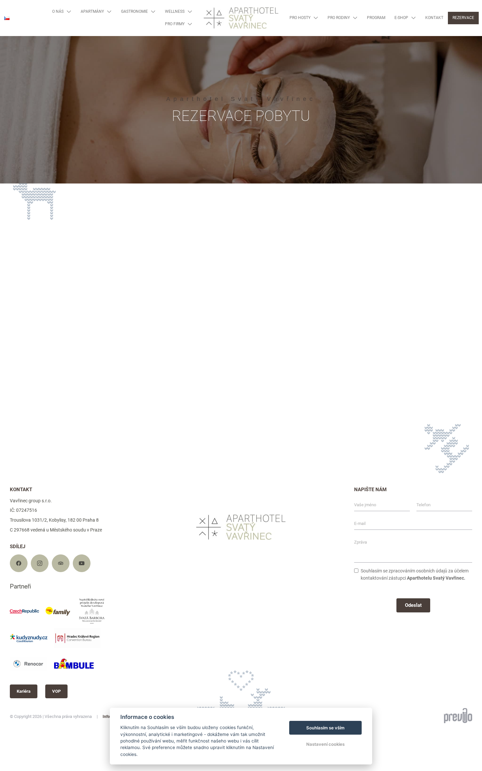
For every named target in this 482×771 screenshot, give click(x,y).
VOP (56, 691)
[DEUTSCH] (9, 38)
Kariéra (23, 691)
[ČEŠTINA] (7, 18)
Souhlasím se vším (325, 727)
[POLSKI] (9, 48)
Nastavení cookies (325, 744)
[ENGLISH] (9, 28)
